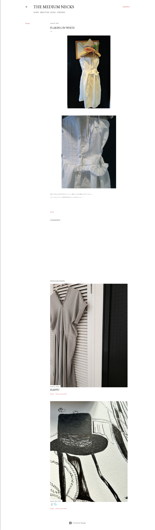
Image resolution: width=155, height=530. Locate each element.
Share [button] (27, 23)
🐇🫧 (53, 504)
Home (36, 12)
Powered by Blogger (79, 523)
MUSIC (53, 12)
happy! (54, 389)
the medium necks (53, 6)
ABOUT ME (44, 12)
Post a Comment (61, 394)
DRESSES (61, 12)
